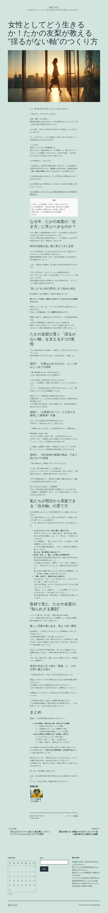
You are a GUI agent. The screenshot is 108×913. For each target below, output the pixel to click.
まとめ (34, 214)
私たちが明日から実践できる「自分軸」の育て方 (48, 209)
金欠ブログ (54, 7)
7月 (11, 894)
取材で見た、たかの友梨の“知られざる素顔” (46, 212)
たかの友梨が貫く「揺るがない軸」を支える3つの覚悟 (50, 207)
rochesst (36, 818)
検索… (42, 858)
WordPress (96, 905)
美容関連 (75, 816)
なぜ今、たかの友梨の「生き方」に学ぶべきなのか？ (49, 204)
